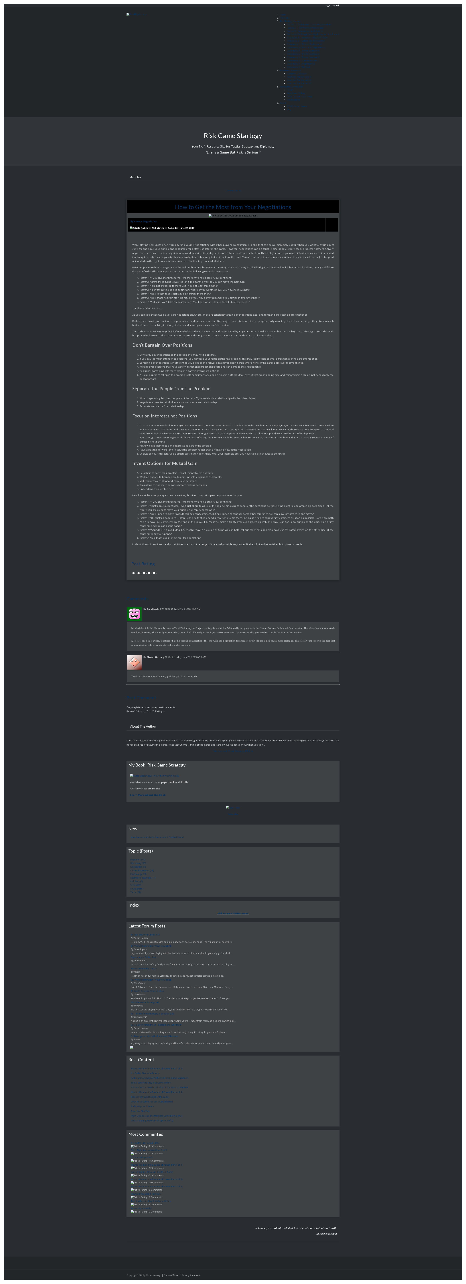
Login (327, 5)
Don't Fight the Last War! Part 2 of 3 (149, 1150)
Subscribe (233, 814)
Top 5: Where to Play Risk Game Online (151, 1082)
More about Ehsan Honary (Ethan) (233, 751)
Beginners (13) (137, 859)
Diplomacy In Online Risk (143, 957)
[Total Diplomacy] (136, 14)
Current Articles (233, 190)
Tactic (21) (135, 892)
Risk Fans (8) (136, 881)
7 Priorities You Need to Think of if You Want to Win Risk (159, 1087)
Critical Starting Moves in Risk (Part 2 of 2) (152, 1120)
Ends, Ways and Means (142, 1106)
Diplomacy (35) (138, 863)
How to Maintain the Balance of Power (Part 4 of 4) (156, 1092)
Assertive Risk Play (140, 1111)
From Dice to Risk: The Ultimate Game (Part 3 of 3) (156, 1115)
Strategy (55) (136, 888)
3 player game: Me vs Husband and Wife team (154, 1036)
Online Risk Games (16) (142, 870)
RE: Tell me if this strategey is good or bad (152, 1013)
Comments (137, 598)
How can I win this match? (144, 968)
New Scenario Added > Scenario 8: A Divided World (157, 837)
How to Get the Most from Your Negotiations (233, 206)
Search (336, 5)
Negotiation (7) (138, 866)
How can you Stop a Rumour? (146, 1193)
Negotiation (150, 221)
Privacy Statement (191, 1275)
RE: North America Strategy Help (147, 991)
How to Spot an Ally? (141, 1208)
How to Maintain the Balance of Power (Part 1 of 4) (156, 1068)
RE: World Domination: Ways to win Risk (151, 945)
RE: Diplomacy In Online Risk (145, 934)
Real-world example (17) (142, 877)
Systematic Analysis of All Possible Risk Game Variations (159, 1078)
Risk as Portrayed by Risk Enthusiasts (149, 1096)
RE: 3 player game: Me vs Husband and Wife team (156, 1024)
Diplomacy (136, 221)
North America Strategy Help (145, 1002)
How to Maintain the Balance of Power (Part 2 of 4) (156, 1186)
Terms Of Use (171, 1275)
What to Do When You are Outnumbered (152, 1101)
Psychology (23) (138, 874)
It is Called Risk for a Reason (145, 1073)
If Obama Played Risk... (142, 1157)
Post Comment (141, 697)
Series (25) (135, 885)
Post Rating (143, 563)
